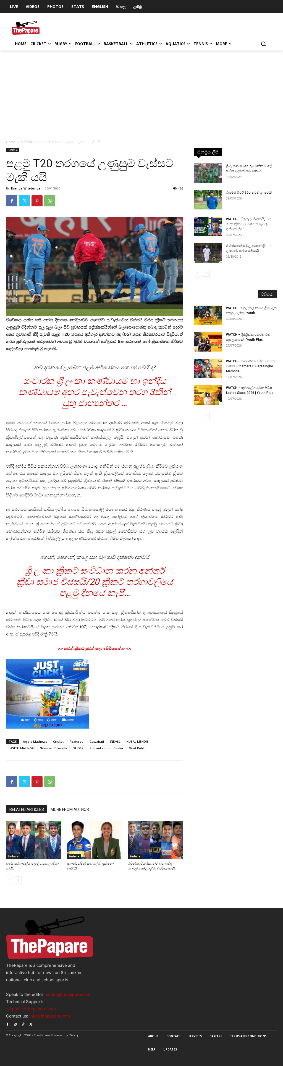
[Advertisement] (141, 92)
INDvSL (115, 741)
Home (11, 142)
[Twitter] (24, 200)
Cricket (58, 741)
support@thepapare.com (31, 1008)
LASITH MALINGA (21, 748)
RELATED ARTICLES (26, 809)
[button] (263, 43)
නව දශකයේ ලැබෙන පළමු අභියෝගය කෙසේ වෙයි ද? (94, 367)
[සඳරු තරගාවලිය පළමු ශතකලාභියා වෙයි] (33, 840)
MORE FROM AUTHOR (70, 809)
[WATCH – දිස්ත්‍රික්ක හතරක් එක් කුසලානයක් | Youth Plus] (208, 342)
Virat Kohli (137, 748)
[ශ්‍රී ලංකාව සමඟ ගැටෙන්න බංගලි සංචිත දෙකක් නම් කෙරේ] (208, 173)
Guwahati (97, 741)
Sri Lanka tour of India (106, 748)
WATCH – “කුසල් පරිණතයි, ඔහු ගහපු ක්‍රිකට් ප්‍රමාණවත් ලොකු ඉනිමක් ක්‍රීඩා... (248, 224)
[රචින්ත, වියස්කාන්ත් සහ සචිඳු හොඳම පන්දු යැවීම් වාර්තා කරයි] (155, 840)
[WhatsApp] (49, 200)
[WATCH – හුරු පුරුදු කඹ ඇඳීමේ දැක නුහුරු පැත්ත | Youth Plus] (208, 315)
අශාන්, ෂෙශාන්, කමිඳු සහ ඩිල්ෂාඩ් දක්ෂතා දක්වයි (94, 557)
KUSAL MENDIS (138, 741)
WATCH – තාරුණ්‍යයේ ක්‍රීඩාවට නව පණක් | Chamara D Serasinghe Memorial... (251, 366)
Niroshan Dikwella (53, 748)
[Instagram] (15, 1023)
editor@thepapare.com (68, 994)
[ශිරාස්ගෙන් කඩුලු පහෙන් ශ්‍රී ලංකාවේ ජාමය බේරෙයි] (208, 253)
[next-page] (18, 880)
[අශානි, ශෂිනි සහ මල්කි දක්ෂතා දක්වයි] (94, 840)
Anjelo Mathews (35, 741)
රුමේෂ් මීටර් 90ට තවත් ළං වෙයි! (249, 192)
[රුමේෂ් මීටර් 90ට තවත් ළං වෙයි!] (208, 199)
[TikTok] (22, 1023)
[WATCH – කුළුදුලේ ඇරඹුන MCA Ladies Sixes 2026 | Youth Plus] (208, 395)
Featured (76, 741)
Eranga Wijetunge (25, 188)
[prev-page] (9, 880)
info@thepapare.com (49, 1016)
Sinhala (26, 142)
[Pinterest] (37, 200)
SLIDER (78, 748)
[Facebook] (11, 200)
